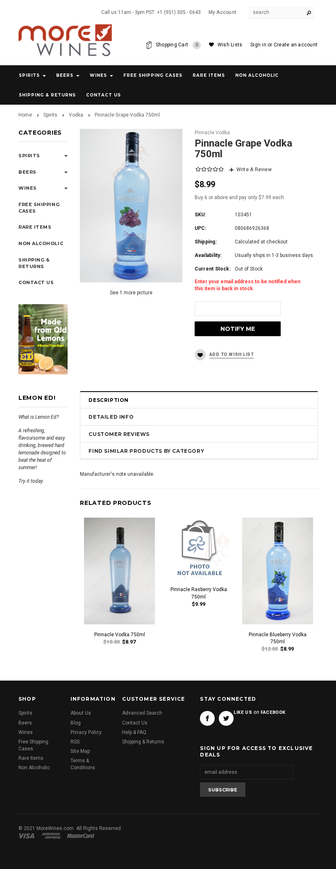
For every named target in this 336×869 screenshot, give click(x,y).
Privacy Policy (86, 732)
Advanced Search (142, 713)
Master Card (81, 835)
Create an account (296, 45)
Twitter (226, 718)
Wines (98, 75)
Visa (27, 835)
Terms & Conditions (82, 764)
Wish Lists (230, 45)
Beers (64, 75)
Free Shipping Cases (152, 75)
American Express (52, 835)
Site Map (80, 751)
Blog (75, 723)
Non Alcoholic (257, 75)
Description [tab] (109, 400)
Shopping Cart (177, 45)
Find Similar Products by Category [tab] (146, 451)
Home (25, 115)
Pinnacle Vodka (212, 132)
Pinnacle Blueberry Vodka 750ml (277, 638)
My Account (222, 12)
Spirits (29, 75)
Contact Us (135, 723)
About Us (80, 713)
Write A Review (254, 169)
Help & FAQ (134, 732)
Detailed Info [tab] (111, 417)
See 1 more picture (131, 293)
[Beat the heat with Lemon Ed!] (43, 339)
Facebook (207, 718)
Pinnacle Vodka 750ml (119, 634)
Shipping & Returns (143, 742)
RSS (74, 742)
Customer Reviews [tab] (119, 434)
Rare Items (209, 75)
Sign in (258, 45)
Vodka (76, 115)
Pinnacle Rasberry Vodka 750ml (198, 593)
